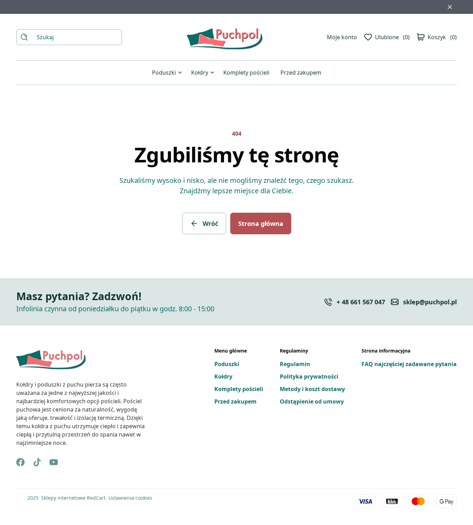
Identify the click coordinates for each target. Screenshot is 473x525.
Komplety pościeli (246, 72)
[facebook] (20, 462)
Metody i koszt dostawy (312, 389)
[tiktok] (37, 462)
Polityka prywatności (309, 376)
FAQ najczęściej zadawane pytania (409, 364)
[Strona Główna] (224, 37)
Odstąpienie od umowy (312, 401)
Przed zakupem (300, 72)
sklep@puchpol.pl (430, 302)
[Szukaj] (24, 37)
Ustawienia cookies (130, 497)
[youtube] (54, 462)
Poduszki (164, 72)
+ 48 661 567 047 (361, 302)
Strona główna (260, 223)
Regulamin (295, 364)
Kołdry (199, 72)
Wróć (210, 223)
